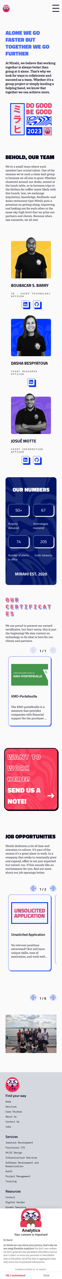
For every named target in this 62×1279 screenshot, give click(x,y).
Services (11, 1106)
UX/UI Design (14, 1152)
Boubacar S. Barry (30, 285)
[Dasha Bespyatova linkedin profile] (31, 382)
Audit (9, 1171)
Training (11, 1181)
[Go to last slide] (33, 888)
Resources (13, 1191)
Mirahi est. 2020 (31, 574)
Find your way (16, 1095)
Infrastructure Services (21, 1157)
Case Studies (14, 1111)
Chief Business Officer (24, 372)
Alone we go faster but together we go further (27, 43)
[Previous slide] (33, 650)
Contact (10, 1197)
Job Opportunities (31, 836)
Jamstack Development (19, 1142)
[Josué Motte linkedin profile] (25, 459)
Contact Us (12, 1121)
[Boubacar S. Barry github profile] (36, 304)
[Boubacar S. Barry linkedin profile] (25, 304)
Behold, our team (30, 157)
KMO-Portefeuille (24, 696)
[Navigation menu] (55, 8)
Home (8, 1101)
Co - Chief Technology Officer (31, 295)
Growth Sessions (16, 1207)
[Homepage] (6, 8)
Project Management (18, 1176)
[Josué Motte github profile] (36, 459)
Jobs (8, 1126)
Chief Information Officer (27, 450)
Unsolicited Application (28, 934)
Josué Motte (23, 441)
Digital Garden (15, 1202)
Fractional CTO (15, 1147)
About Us (11, 1116)
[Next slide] (53, 650)
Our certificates (29, 606)
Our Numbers (31, 489)
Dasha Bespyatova (29, 363)
